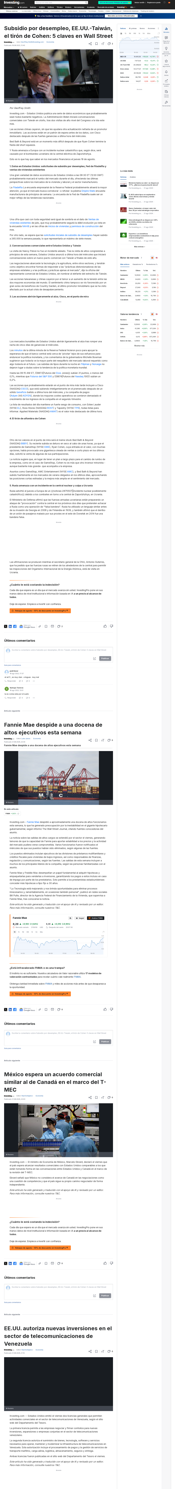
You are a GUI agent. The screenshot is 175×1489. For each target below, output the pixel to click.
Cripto (108, 11)
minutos (18, 350)
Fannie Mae (33, 822)
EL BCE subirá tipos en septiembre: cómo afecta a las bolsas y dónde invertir (142, 197)
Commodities (55, 11)
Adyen (14, 395)
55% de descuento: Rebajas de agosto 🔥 (115, 2)
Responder (11, 681)
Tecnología (92, 11)
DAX (122, 73)
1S (19, 932)
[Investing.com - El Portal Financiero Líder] (14, 2)
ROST (50, 408)
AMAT (53, 411)
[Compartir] (90, 43)
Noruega (96, 364)
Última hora (37, 11)
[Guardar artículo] (96, 43)
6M (28, 932)
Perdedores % (151, 264)
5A (36, 932)
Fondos (101, 11)
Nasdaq (79, 376)
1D (15, 932)
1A (32, 932)
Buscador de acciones (106, 7)
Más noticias (139, 247)
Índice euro (124, 81)
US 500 (123, 61)
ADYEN (27, 395)
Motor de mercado (129, 257)
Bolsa (64, 11)
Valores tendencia (129, 314)
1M (23, 932)
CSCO (24, 388)
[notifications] (164, 2)
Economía (82, 11)
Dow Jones (124, 69)
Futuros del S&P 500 (41, 376)
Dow (58, 373)
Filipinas (85, 364)
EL (18, 408)
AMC (70, 471)
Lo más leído (26, 11)
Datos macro (72, 11)
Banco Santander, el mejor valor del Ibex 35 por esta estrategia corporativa (144, 209)
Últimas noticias (12, 11)
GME (46, 447)
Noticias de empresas (130, 11)
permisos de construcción (85, 226)
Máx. (41, 932)
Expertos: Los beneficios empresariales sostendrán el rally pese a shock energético (144, 236)
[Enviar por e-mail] (52, 626)
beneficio (22, 392)
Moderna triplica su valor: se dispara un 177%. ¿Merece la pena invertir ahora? (144, 184)
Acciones (151, 28)
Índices (123, 28)
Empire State (88, 191)
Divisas (45, 11)
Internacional (116, 11)
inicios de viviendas (58, 226)
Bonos (142, 28)
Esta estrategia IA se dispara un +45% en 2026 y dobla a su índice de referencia (143, 222)
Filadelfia (18, 187)
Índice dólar (124, 77)
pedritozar (14, 671)
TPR (76, 408)
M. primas (133, 28)
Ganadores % (138, 264)
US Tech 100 (125, 65)
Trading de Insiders (147, 11)
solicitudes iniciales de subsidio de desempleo (68, 235)
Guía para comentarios (12, 665)
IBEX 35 (123, 57)
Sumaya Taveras (16, 688)
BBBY (24, 443)
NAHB (25, 226)
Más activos (124, 264)
